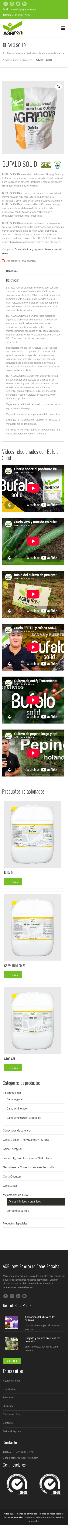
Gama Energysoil (12, 1149)
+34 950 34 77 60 (23, 1452)
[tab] (12, 271)
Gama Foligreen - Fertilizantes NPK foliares (27, 1158)
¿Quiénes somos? (12, 1381)
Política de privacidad (26, 1514)
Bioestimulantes (12, 1093)
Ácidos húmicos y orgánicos (29, 250)
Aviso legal (9, 1514)
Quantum (8, 1406)
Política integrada (12, 1431)
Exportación (9, 1389)
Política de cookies (13, 1517)
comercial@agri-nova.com (23, 9)
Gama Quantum (12, 1176)
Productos (8, 1398)
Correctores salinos (18, 1211)
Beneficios (12, 271)
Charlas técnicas (11, 1414)
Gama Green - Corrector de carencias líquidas (29, 1167)
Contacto (8, 1423)
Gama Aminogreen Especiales (24, 1118)
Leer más (13, 882)
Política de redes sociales (51, 1514)
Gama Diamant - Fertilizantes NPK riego (26, 1140)
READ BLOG (12, 1361)
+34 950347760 (21, 15)
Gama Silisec (10, 1186)
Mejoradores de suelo (15, 1195)
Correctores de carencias (17, 1130)
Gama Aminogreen (17, 1108)
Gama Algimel (14, 1099)
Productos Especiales (15, 1223)
